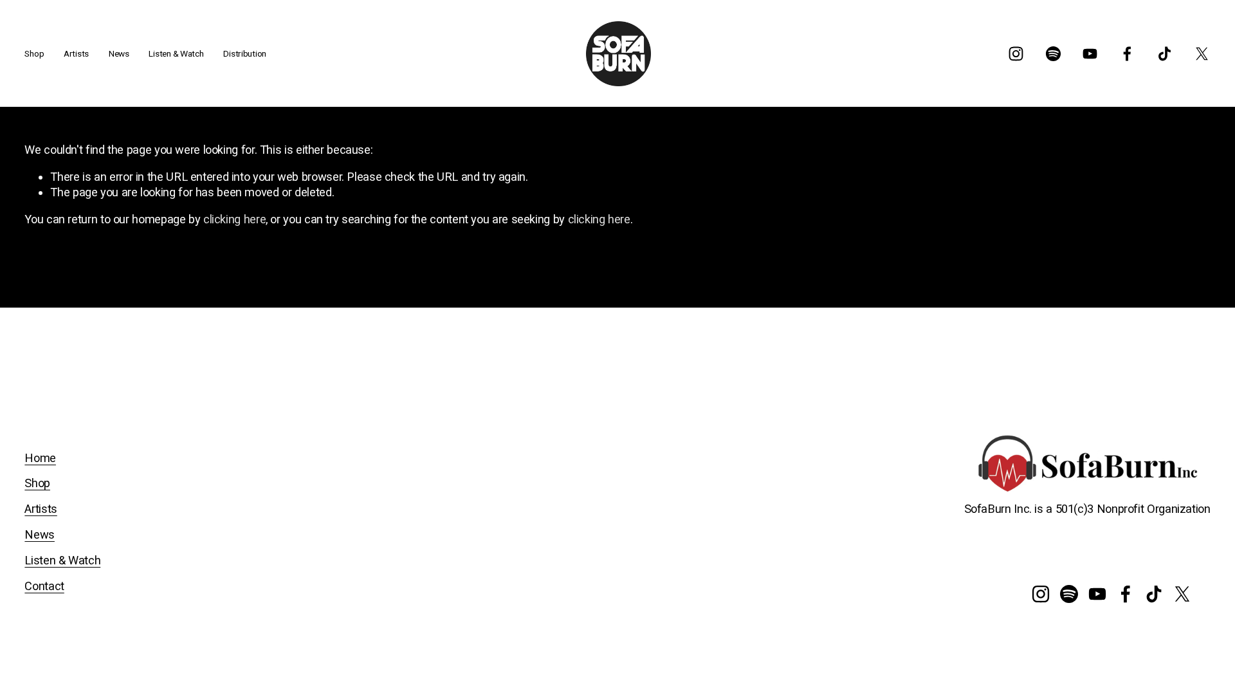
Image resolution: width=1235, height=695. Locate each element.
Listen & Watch (176, 53)
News (119, 53)
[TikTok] (1164, 53)
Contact (44, 586)
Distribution (244, 53)
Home (40, 458)
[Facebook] (1127, 53)
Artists (40, 508)
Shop (37, 483)
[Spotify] (1053, 53)
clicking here (234, 219)
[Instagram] (1016, 53)
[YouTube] (1090, 53)
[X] (1202, 53)
